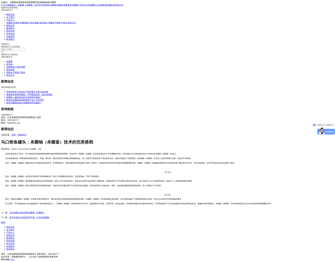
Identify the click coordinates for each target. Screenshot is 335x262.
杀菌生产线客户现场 (57, 23)
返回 (3, 222)
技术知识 (10, 34)
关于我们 (10, 17)
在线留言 (10, 36)
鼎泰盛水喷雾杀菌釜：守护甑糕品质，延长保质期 (29, 94)
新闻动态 (10, 25)
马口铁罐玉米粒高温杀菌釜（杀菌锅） (27, 213)
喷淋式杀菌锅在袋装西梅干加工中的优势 (25, 100)
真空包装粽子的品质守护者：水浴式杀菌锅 (29, 217)
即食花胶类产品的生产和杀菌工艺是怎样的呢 (27, 92)
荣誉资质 (10, 31)
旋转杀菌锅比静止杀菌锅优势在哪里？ (24, 103)
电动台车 (72, 23)
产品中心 (10, 20)
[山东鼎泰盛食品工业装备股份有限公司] (62, 5)
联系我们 (10, 39)
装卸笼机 (43, 23)
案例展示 (10, 28)
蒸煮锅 (16, 23)
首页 (14, 135)
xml (12, 259)
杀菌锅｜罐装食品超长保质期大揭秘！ (24, 97)
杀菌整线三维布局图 (29, 23)
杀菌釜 (9, 23)
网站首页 (10, 14)
